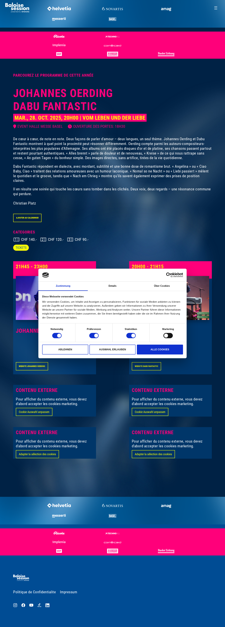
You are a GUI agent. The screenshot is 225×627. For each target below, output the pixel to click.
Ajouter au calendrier (27, 218)
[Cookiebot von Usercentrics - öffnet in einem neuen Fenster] (168, 275)
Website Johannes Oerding (32, 366)
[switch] (94, 335)
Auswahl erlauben (112, 349)
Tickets (21, 248)
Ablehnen (65, 349)
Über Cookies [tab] (162, 285)
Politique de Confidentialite (34, 592)
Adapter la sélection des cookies (37, 454)
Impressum (68, 592)
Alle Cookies (160, 349)
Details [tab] (113, 285)
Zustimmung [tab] (63, 285)
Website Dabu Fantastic (146, 366)
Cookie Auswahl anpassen (34, 412)
